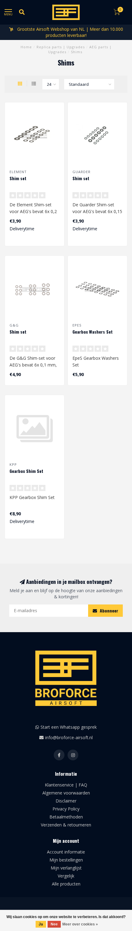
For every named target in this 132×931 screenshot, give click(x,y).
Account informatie (66, 852)
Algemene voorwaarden (66, 793)
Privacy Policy (66, 809)
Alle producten (66, 884)
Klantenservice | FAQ (66, 785)
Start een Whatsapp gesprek (69, 727)
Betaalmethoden (66, 817)
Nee (54, 924)
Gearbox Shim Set (26, 471)
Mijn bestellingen (66, 860)
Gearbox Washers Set (92, 331)
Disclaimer (66, 801)
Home (26, 47)
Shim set (18, 178)
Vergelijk (66, 876)
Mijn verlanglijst (66, 868)
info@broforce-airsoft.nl (69, 737)
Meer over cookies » (80, 924)
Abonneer (108, 610)
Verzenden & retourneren (66, 825)
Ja (41, 924)
